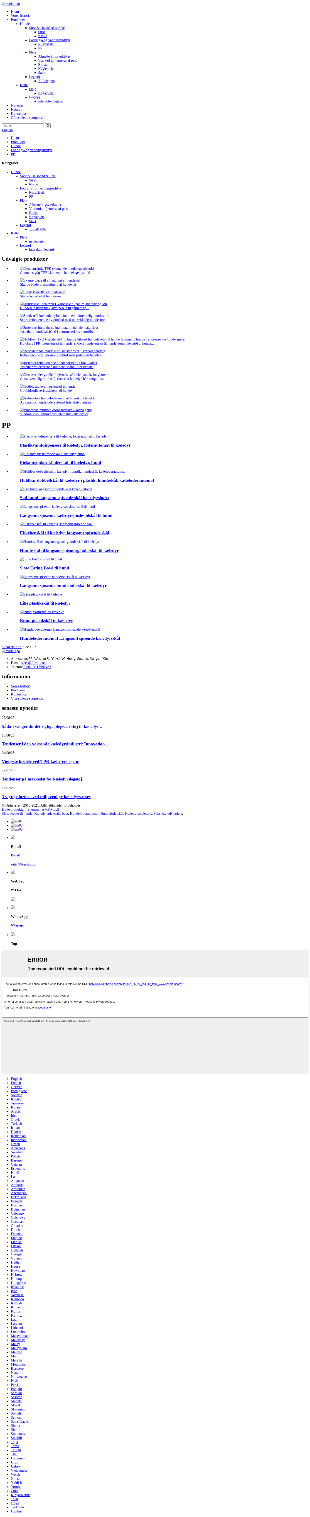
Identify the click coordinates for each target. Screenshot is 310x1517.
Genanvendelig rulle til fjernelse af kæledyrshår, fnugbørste (62, 379)
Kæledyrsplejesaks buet (51, 813)
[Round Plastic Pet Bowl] (42, 612)
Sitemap (33, 809)
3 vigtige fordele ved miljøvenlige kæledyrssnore (46, 796)
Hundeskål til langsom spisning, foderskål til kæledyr (69, 550)
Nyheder (17, 105)
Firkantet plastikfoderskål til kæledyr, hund (60, 462)
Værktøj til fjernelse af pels (57, 60)
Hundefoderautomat (84, 813)
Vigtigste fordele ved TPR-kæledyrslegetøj (40, 761)
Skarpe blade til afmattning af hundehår (48, 284)
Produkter (18, 20)
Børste (42, 64)
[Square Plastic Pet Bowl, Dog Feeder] (52, 454)
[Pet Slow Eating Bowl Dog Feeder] (41, 559)
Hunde (25, 24)
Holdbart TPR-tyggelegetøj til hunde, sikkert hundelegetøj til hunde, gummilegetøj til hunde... (87, 343)
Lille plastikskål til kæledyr (45, 603)
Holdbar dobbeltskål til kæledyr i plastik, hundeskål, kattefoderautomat (87, 480)
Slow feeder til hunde (17, 813)
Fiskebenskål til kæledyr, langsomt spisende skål (64, 532)
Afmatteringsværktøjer (54, 56)
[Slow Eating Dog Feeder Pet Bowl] (55, 577)
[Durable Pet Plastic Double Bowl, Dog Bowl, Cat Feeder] (72, 471)
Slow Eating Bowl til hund (44, 568)
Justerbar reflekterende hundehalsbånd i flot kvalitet (56, 367)
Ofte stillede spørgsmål (27, 117)
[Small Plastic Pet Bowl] (41, 594)
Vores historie (20, 15)
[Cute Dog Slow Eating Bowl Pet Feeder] (56, 489)
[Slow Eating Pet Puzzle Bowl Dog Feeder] (57, 506)
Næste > (11, 647)
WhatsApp (17, 925)
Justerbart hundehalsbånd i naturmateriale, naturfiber (57, 331)
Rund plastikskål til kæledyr (46, 620)
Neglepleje (46, 69)
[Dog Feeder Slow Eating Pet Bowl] (60, 629)
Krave (42, 36)
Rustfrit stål (46, 44)
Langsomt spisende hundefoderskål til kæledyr (63, 585)
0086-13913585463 (37, 667)
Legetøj (34, 77)
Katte (24, 85)
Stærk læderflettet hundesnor (40, 296)
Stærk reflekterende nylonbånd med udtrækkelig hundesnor (62, 320)
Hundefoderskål (111, 813)
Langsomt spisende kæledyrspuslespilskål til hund (66, 515)
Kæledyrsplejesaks (138, 813)
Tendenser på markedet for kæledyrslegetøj (42, 779)
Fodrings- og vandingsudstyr (49, 40)
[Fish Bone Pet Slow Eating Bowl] (56, 524)
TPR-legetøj (47, 81)
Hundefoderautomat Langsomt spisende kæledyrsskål (70, 638)
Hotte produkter (13, 809)
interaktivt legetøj (41, 249)
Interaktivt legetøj (50, 101)
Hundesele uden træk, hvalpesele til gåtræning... (54, 308)
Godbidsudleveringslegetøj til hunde (46, 390)
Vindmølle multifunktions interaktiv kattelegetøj (54, 414)
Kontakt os (19, 113)
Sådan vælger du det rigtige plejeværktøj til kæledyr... (52, 726)
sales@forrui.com (34, 663)
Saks (41, 73)
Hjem (15, 11)
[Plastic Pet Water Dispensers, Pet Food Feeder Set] (64, 436)
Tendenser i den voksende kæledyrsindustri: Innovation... (55, 743)
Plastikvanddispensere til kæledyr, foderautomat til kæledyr (75, 445)
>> (19, 647)
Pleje (32, 52)
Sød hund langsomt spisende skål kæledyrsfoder (64, 497)
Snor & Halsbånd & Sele (47, 28)
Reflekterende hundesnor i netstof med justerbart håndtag (60, 355)
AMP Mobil (50, 809)
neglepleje (36, 241)
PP (40, 48)
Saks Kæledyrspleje (168, 813)
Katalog (16, 109)
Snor (41, 32)
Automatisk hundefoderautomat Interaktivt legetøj (55, 402)
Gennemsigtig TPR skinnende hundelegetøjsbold (55, 273)
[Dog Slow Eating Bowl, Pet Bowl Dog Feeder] (59, 542)
